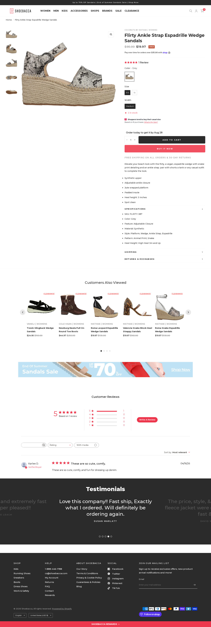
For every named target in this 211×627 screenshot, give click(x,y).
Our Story (81, 569)
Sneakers (19, 577)
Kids (16, 569)
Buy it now (165, 149)
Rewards (50, 595)
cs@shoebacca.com (56, 573)
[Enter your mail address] (194, 585)
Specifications (135, 209)
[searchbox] (31, 445)
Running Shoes (22, 573)
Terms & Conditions (87, 573)
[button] (105, 624)
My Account (51, 577)
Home (9, 20)
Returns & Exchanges (140, 259)
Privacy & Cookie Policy (89, 577)
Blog (79, 586)
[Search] (190, 11)
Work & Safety (21, 590)
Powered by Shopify (62, 609)
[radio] (129, 77)
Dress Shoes (21, 586)
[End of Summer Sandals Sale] (105, 369)
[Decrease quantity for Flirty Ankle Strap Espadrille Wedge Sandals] (127, 139)
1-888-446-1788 (53, 569)
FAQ (47, 586)
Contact (49, 590)
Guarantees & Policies (88, 582)
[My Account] (196, 11)
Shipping (131, 252)
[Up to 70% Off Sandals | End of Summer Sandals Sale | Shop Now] (105, 2)
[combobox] (60, 445)
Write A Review (147, 419)
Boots (17, 582)
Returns (49, 582)
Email (141, 579)
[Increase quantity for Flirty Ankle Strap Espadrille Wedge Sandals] (135, 139)
